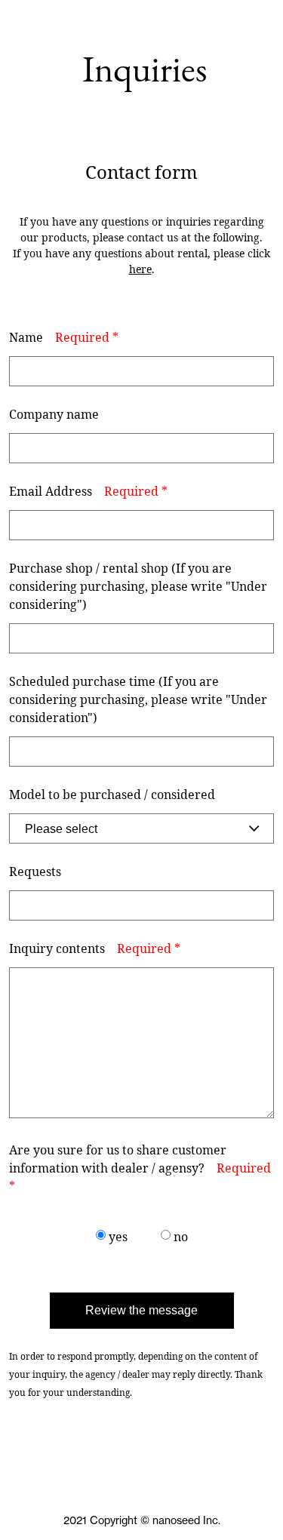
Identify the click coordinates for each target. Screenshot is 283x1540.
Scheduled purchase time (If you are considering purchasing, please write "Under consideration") (138, 699)
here (140, 269)
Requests (35, 871)
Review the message (141, 1310)
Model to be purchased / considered (112, 794)
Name (63, 337)
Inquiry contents (94, 948)
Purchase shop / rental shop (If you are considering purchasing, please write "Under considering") (138, 586)
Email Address (88, 491)
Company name (54, 414)
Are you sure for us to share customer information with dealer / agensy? (140, 1168)
